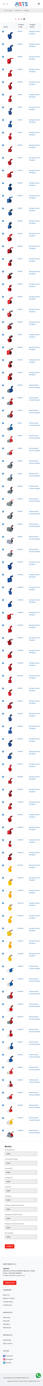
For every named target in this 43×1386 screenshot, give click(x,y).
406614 (19, 436)
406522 (20, 170)
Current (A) (8, 1168)
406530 (20, 246)
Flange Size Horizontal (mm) (14, 1224)
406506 (20, 69)
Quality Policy (8, 1302)
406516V (20, 751)
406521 (19, 158)
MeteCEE (6, 1321)
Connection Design (11, 1159)
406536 (20, 322)
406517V (20, 764)
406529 (20, 234)
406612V (20, 1055)
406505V (20, 612)
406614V (20, 1067)
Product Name (32, 26)
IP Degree (8, 1196)
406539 (20, 360)
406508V (20, 650)
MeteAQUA (7, 1328)
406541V (20, 865)
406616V (20, 1093)
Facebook (9, 1356)
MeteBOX (6, 1324)
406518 (19, 145)
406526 (20, 196)
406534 (20, 297)
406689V (20, 1130)
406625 (20, 524)
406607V (20, 1017)
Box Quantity (9, 1233)
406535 (20, 309)
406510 (19, 95)
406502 (20, 44)
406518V (20, 777)
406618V (20, 1105)
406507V (20, 638)
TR (7, 4)
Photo (6, 27)
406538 (20, 347)
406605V (20, 991)
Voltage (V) (9, 1178)
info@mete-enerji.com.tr (16, 1275)
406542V (20, 878)
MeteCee (18, 10)
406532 (20, 271)
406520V (20, 802)
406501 (19, 31)
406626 (20, 537)
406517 (19, 132)
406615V (20, 1080)
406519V (20, 789)
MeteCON (6, 1317)
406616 (19, 448)
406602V (20, 966)
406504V (20, 600)
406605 (20, 398)
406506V (20, 625)
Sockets (26, 10)
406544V (20, 903)
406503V (20, 587)
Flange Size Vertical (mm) (13, 1215)
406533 (20, 284)
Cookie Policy (23, 1381)
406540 (20, 373)
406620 (20, 461)
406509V (20, 663)
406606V (20, 1004)
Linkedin (8, 1363)
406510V (20, 676)
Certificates (7, 1305)
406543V (20, 890)
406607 (19, 410)
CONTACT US (9, 1283)
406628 (20, 549)
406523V (20, 840)
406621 (19, 474)
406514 (19, 120)
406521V (20, 815)
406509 (20, 82)
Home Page (8, 10)
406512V (20, 701)
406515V (20, 739)
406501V (20, 562)
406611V (20, 1042)
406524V (20, 853)
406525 (20, 183)
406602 (20, 385)
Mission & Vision (9, 1298)
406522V (20, 827)
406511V (20, 688)
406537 (19, 335)
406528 (20, 221)
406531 (19, 259)
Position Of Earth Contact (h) (14, 1205)
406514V (20, 726)
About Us (6, 1295)
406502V (20, 575)
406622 (20, 486)
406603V (20, 979)
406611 (19, 423)
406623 (20, 499)
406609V (20, 1029)
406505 (20, 57)
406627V (20, 1118)
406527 (19, 208)
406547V (20, 941)
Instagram (9, 1359)
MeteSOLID (7, 1340)
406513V (20, 714)
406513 (19, 107)
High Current (7, 1343)
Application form (34, 1381)
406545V (20, 916)
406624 (20, 511)
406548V (20, 954)
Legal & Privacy (12, 1381)
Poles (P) (8, 1187)
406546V (20, 928)
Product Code (21, 26)
